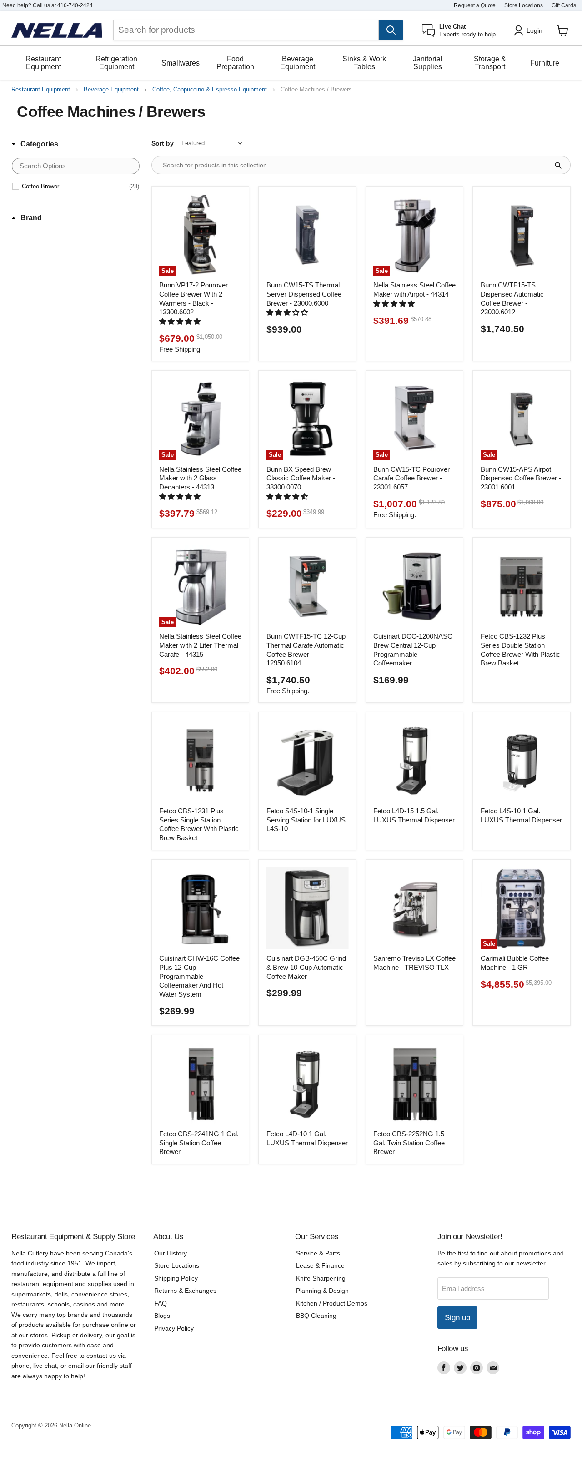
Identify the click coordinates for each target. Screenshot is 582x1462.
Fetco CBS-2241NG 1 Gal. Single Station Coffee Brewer (199, 1142)
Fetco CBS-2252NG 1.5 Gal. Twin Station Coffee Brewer (409, 1142)
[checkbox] (80, 186)
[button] (180, 321)
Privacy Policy (174, 1328)
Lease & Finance (320, 1265)
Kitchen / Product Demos (331, 1303)
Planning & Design (322, 1290)
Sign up (457, 1317)
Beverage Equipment (297, 63)
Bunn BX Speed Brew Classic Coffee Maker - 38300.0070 (300, 478)
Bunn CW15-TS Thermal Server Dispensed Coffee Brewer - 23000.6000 (303, 294)
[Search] (391, 30)
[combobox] (246, 30)
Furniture (544, 63)
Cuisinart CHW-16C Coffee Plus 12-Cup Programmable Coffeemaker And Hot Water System (199, 976)
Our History (170, 1253)
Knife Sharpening (321, 1278)
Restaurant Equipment (43, 63)
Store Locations (523, 5)
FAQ (160, 1303)
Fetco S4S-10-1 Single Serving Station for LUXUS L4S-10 (306, 819)
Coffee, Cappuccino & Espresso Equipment (209, 89)
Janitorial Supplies (427, 63)
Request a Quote (475, 5)
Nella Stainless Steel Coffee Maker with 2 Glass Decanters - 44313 (200, 478)
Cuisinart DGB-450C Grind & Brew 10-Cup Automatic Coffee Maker (306, 967)
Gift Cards (564, 5)
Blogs (162, 1315)
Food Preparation (235, 63)
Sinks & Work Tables (364, 63)
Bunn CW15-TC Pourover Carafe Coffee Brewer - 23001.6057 (411, 478)
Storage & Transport (490, 63)
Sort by (162, 143)
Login (534, 30)
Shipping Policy (176, 1278)
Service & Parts (318, 1253)
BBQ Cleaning (316, 1315)
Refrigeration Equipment (116, 63)
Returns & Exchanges (185, 1290)
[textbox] (76, 166)
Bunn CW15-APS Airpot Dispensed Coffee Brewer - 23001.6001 (521, 478)
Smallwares (180, 63)
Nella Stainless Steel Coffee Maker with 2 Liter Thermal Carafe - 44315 (200, 645)
